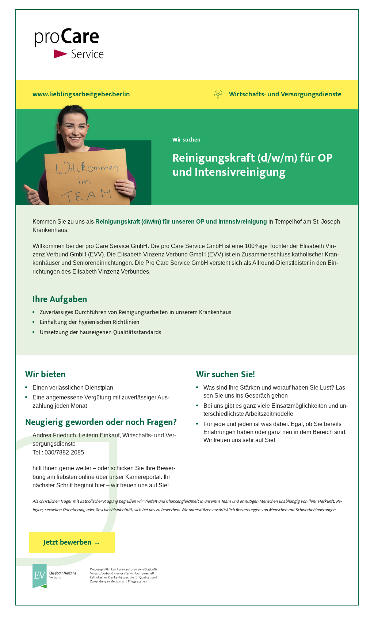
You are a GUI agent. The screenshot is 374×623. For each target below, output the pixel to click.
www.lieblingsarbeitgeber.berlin (81, 94)
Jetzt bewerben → (71, 542)
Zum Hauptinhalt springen (49, 14)
